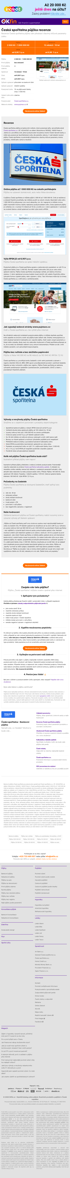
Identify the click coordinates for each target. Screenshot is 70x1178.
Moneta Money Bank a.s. (43, 964)
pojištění (11, 1151)
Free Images (39, 1018)
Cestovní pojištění (41, 883)
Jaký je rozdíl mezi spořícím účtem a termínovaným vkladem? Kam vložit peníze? (16, 1047)
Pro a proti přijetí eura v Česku (12, 1039)
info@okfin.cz (52, 856)
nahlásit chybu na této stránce (46, 859)
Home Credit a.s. (41, 961)
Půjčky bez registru (8, 899)
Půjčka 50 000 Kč (42, 839)
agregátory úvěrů (45, 696)
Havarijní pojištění (41, 880)
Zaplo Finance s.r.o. (41, 971)
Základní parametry (43, 713)
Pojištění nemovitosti (42, 890)
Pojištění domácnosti (42, 893)
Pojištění (38, 868)
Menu (65, 22)
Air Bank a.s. (39, 951)
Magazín (4, 1028)
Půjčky (3, 868)
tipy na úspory (28, 1161)
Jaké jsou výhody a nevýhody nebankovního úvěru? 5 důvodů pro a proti (16, 1067)
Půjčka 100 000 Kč (28, 839)
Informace (39, 978)
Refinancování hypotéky (43, 911)
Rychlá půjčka (6, 890)
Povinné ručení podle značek (45, 877)
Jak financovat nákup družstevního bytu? (15, 1042)
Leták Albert (39, 923)
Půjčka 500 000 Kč (15, 839)
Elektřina (4, 925)
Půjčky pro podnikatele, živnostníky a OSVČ (48, 836)
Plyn (3, 936)
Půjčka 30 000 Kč (16, 842)
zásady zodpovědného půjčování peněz (32, 603)
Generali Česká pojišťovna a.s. (45, 955)
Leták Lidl (38, 933)
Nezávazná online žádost (35, 565)
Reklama (38, 1002)
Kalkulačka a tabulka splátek (46, 740)
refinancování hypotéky (55, 1166)
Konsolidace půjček (8, 909)
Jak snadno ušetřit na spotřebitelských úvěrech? (18, 1077)
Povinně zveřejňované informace (46, 986)
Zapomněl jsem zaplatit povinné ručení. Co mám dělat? (18, 1072)
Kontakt (37, 983)
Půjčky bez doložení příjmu (10, 893)
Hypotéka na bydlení (42, 905)
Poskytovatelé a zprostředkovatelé (47, 989)
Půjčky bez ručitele (27, 836)
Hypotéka (38, 1147)
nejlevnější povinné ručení (46, 1119)
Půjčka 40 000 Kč (55, 839)
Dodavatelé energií (7, 930)
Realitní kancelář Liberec (43, 1015)
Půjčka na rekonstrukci (9, 883)
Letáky (37, 918)
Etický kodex (39, 996)
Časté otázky (41, 748)
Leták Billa (38, 927)
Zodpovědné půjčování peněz (45, 993)
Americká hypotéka (41, 908)
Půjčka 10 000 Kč (42, 842)
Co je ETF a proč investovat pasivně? (14, 1051)
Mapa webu (39, 1012)
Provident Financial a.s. (43, 968)
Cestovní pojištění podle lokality (46, 886)
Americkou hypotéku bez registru (46, 1165)
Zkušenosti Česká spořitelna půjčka (49, 731)
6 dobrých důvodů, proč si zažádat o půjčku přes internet (16, 1056)
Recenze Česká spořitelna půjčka (48, 722)
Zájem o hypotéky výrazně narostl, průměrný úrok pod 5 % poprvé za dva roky (16, 1035)
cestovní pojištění (56, 1138)
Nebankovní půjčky (8, 877)
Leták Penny (39, 936)
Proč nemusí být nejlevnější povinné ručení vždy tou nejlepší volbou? (18, 1061)
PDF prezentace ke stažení (45, 766)
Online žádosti (40, 1005)
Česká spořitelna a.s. (21, 101)
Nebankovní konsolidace (9, 918)
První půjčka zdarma (8, 886)
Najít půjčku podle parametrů (11, 903)
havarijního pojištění (60, 1122)
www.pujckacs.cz (20, 104)
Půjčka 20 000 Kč (29, 842)
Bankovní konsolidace (8, 915)
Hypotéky (38, 900)
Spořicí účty (5, 943)
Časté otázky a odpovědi (43, 999)
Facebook (38, 1022)
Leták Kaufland (40, 930)
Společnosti (39, 946)
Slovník (37, 1009)
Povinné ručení (40, 874)
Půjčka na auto (54, 842)
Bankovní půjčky (14, 836)
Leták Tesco (39, 940)
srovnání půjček (20, 1115)
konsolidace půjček (6, 1119)
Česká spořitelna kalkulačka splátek (37, 467)
